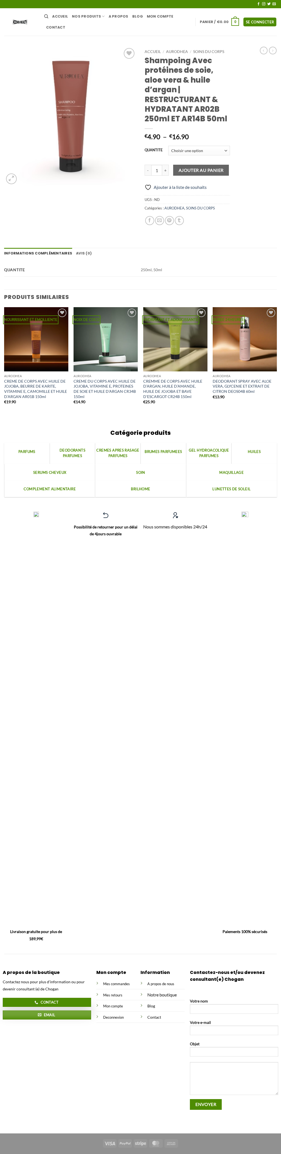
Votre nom (199, 1001)
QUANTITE (154, 150)
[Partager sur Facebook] (149, 220)
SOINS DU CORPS (208, 51)
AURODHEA (177, 51)
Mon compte (160, 16)
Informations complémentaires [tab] (38, 253)
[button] (219, 22)
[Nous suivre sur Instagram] (263, 4)
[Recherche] (46, 16)
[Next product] (264, 50)
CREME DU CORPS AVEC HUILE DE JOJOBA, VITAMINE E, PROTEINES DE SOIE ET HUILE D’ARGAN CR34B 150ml (105, 389)
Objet (194, 1043)
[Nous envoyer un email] (274, 4)
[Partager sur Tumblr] (179, 220)
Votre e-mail (200, 1022)
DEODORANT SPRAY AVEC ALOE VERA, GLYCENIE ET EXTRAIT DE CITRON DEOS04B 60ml (242, 386)
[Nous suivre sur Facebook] (258, 4)
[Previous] (4, 363)
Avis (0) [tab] (84, 253)
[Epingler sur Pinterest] (169, 220)
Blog (137, 16)
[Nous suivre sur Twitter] (269, 4)
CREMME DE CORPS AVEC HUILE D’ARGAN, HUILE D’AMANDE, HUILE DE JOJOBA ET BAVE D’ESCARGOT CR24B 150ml (172, 389)
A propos (118, 16)
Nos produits (86, 16)
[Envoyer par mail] (159, 220)
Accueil (60, 16)
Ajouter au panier (201, 170)
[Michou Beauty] (20, 22)
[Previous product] (273, 50)
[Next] (276, 363)
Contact (55, 27)
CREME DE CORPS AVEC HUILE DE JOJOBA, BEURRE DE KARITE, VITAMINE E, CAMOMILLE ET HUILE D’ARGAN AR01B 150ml (35, 389)
